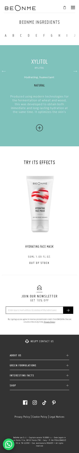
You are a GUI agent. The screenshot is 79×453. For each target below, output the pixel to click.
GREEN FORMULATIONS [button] (23, 365)
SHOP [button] (13, 385)
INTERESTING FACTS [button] (22, 375)
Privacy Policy (49, 322)
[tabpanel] (39, 218)
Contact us (46, 341)
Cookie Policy (39, 416)
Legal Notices (57, 416)
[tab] (39, 354)
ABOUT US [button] (15, 355)
